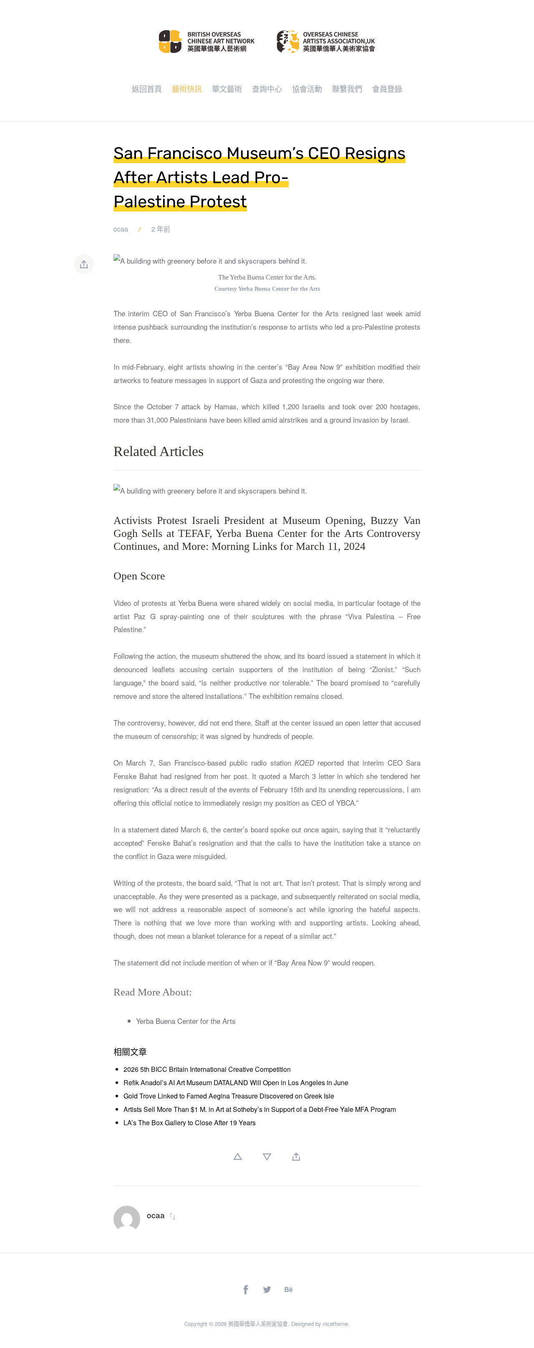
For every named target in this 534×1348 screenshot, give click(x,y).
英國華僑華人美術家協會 (258, 1324)
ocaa (120, 229)
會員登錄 (387, 88)
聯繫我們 (347, 88)
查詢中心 (267, 88)
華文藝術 (227, 88)
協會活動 (307, 88)
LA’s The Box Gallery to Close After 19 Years (189, 1122)
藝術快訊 (187, 88)
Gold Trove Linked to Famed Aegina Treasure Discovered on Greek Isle (228, 1096)
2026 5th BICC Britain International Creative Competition (207, 1069)
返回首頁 (147, 88)
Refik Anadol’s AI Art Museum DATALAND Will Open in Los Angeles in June (235, 1082)
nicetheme (335, 1324)
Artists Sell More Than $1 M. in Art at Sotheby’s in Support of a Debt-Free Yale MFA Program (259, 1109)
